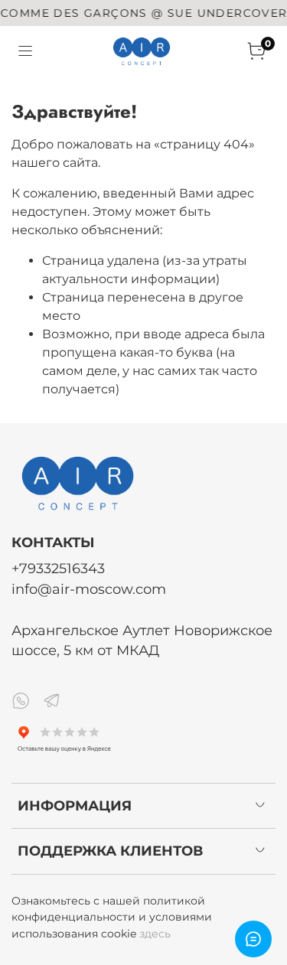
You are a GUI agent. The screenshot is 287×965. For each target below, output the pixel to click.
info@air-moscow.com (88, 589)
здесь (155, 934)
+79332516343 (58, 568)
